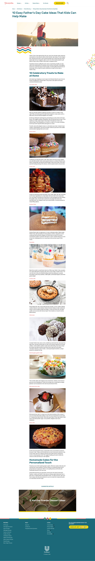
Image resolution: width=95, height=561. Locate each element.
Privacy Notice (50, 526)
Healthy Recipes (6, 533)
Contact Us (27, 526)
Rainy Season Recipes (8, 539)
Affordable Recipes (7, 530)
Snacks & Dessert (7, 532)
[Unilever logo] (47, 552)
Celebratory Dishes (7, 535)
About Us (27, 524)
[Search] (68, 3)
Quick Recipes (6, 528)
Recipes (18, 3)
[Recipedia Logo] (9, 3)
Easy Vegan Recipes (7, 543)
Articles (26, 3)
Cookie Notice (50, 524)
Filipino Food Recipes (7, 537)
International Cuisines (7, 526)
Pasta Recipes (6, 541)
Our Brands (45, 3)
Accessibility (49, 533)
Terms (48, 530)
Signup (78, 527)
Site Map (49, 532)
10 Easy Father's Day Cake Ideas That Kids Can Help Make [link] (45, 8)
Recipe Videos (36, 3)
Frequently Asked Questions (31, 528)
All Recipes (5, 524)
